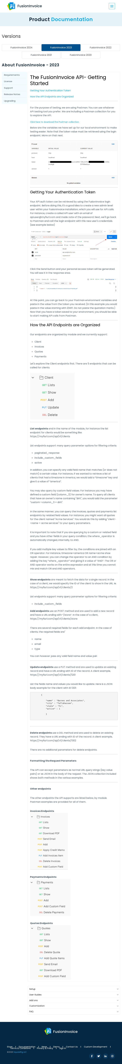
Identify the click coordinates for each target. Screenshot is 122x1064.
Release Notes (12, 94)
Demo (56, 1046)
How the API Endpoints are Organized (51, 96)
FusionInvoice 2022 (100, 47)
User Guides (35, 994)
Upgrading (9, 100)
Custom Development (95, 1046)
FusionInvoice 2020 (81, 55)
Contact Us (72, 1046)
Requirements (12, 74)
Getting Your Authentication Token (50, 90)
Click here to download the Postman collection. (54, 121)
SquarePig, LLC (20, 1052)
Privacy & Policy (45, 1048)
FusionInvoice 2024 (21, 47)
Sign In (62, 1048)
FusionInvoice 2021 (41, 55)
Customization (37, 1005)
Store (9, 1046)
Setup (32, 989)
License (8, 81)
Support (8, 87)
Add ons (33, 1000)
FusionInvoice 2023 (61, 47)
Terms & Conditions (20, 1048)
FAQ (31, 1011)
